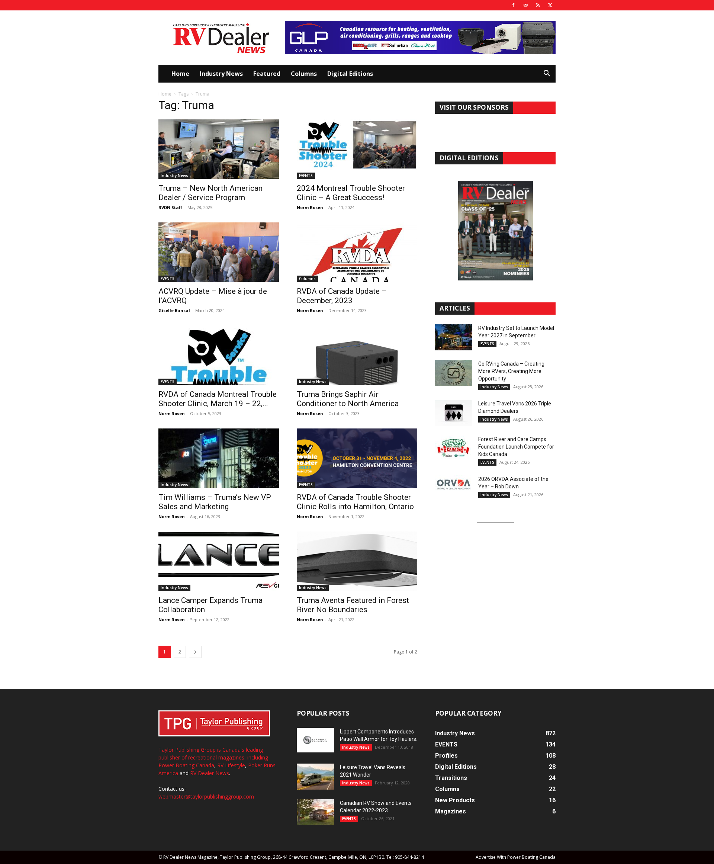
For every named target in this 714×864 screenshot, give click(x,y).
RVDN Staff (170, 207)
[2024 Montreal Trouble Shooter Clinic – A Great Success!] (357, 149)
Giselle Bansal (174, 310)
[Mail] (525, 5)
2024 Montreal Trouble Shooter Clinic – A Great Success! (351, 193)
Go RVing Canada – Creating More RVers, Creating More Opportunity (511, 371)
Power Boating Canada (186, 765)
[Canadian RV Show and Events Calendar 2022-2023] (315, 812)
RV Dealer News (209, 773)
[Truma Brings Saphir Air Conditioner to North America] (357, 355)
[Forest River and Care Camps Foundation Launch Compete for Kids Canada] (453, 449)
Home (180, 74)
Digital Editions (350, 74)
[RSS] (537, 5)
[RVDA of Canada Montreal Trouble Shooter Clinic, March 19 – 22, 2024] (218, 355)
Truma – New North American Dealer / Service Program (210, 193)
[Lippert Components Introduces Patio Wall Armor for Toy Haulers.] (315, 740)
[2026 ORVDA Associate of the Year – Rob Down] (453, 488)
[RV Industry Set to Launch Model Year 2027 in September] (453, 337)
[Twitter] (550, 5)
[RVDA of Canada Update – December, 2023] (357, 252)
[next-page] (195, 652)
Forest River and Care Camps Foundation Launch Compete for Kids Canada (516, 446)
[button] (547, 74)
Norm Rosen (310, 207)
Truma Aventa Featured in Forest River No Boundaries (353, 605)
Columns (304, 74)
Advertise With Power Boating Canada (516, 857)
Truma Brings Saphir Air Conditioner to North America (348, 399)
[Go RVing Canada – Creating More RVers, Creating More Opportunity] (453, 373)
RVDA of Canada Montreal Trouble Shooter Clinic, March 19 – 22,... (217, 399)
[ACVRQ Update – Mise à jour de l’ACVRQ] (218, 252)
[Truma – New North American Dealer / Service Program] (218, 149)
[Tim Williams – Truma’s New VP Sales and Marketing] (218, 458)
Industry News (221, 74)
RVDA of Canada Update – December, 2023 (342, 296)
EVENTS (306, 175)
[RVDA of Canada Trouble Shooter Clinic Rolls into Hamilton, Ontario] (357, 458)
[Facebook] (513, 5)
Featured (266, 74)
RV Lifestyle (231, 765)
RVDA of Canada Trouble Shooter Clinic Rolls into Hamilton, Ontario (355, 502)
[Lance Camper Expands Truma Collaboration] (218, 561)
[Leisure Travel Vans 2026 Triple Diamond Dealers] (453, 413)
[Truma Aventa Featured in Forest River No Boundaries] (357, 561)
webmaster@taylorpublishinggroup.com (206, 796)
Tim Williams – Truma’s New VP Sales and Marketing (214, 502)
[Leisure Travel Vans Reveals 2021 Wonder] (315, 777)
